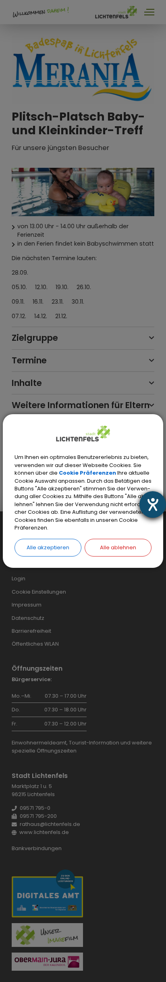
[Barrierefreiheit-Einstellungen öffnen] (152, 504)
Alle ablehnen (118, 547)
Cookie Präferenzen (87, 473)
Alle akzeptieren (48, 547)
